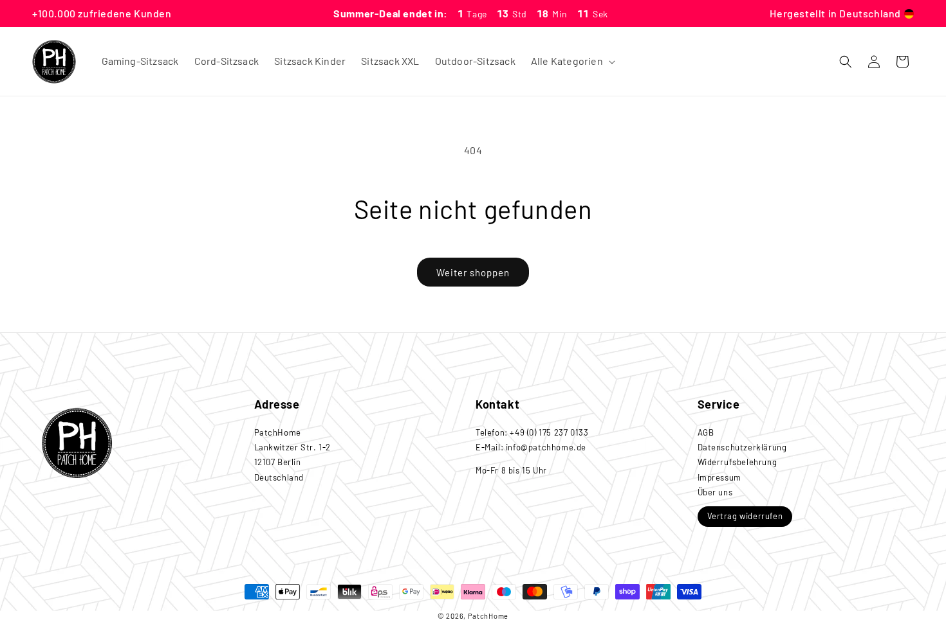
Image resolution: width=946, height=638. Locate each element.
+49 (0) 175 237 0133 (549, 432)
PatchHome (488, 616)
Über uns (715, 492)
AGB (706, 432)
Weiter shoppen (473, 272)
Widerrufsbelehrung (737, 462)
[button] (571, 61)
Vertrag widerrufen (745, 515)
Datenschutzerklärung (742, 446)
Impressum (719, 477)
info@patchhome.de (546, 446)
